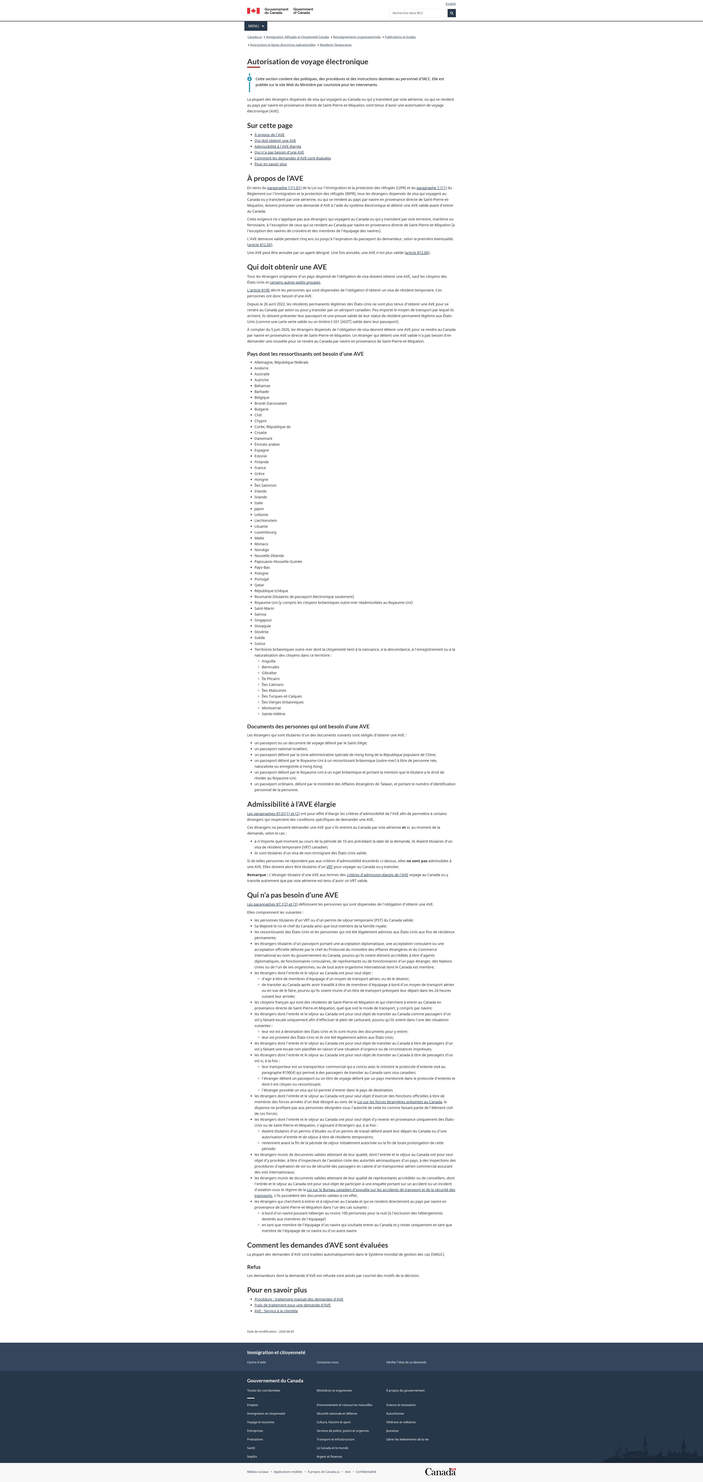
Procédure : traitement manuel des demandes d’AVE (298, 1299)
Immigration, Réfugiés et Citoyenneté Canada (297, 37)
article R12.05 (259, 244)
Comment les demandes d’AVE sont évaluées (292, 158)
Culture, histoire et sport (334, 1422)
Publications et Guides (400, 37)
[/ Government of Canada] (280, 11)
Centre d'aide (256, 1362)
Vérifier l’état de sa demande (406, 1362)
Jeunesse (392, 1431)
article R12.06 (417, 252)
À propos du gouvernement (405, 1390)
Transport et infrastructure (335, 1439)
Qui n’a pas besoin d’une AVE (279, 152)
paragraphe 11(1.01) (284, 187)
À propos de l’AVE (269, 134)
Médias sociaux (257, 1472)
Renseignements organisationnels (357, 37)
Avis (348, 1472)
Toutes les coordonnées (263, 1390)
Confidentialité (366, 1472)
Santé (251, 1448)
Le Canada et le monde (332, 1448)
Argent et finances (329, 1457)
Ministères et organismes (334, 1390)
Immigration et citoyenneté (266, 1414)
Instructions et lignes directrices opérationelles (283, 45)
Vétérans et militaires (401, 1422)
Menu (257, 25)
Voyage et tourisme (260, 1422)
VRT (329, 866)
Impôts (252, 1457)
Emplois (252, 1405)
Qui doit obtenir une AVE (275, 140)
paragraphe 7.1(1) (431, 187)
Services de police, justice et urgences (343, 1431)
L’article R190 (258, 290)
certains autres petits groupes (295, 282)
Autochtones (395, 1414)
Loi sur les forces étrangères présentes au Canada (399, 1101)
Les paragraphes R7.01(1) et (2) (273, 813)
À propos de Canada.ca (324, 1472)
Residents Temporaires (336, 45)
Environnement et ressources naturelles (344, 1405)
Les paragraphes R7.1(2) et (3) (272, 904)
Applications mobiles (288, 1472)
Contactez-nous (328, 1362)
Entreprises (255, 1431)
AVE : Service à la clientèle (276, 1310)
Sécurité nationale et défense (337, 1414)
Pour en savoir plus (270, 163)
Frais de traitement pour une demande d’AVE (292, 1305)
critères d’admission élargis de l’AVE (377, 874)
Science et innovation (401, 1405)
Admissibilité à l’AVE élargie (277, 146)
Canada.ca (255, 37)
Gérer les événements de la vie (407, 1439)
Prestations (255, 1439)
